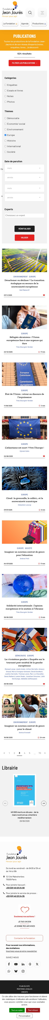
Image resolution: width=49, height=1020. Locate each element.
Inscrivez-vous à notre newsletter (21, 951)
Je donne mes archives (24, 926)
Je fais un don (24, 922)
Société (11, 151)
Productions (38, 23)
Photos (11, 101)
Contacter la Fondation (24, 938)
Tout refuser (33, 1010)
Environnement (15, 129)
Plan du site (24, 986)
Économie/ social (16, 123)
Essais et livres (15, 90)
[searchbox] (24, 215)
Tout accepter (17, 1010)
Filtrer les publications (23, 63)
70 (40, 753)
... (35, 753)
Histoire (11, 140)
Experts (9, 209)
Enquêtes (12, 84)
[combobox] (24, 215)
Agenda (24, 23)
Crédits (24, 992)
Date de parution (13, 161)
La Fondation (9, 23)
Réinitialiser (25, 229)
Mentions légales (24, 989)
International (14, 146)
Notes (10, 96)
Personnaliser (24, 1016)
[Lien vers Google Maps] (4, 876)
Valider (24, 237)
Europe (11, 135)
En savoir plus (24, 790)
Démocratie (13, 118)
